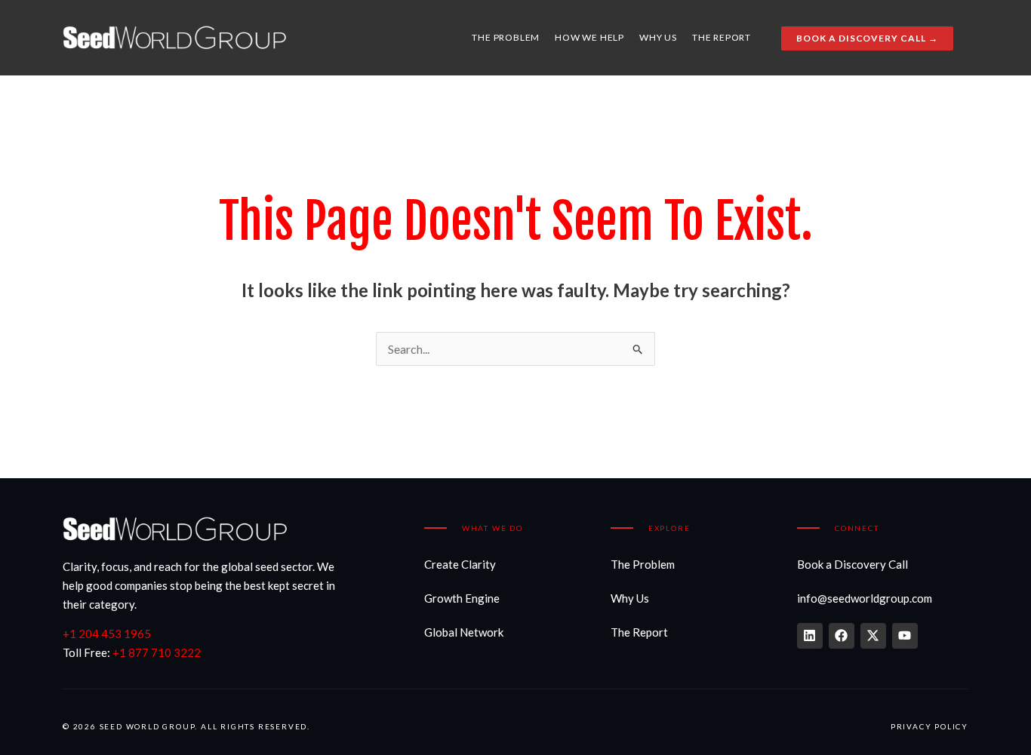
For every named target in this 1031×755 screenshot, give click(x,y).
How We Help (589, 37)
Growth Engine (462, 598)
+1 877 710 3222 (156, 652)
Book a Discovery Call (852, 564)
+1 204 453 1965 (107, 633)
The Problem (506, 37)
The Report (721, 37)
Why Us (658, 37)
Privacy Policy (929, 726)
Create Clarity (460, 564)
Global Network (463, 632)
